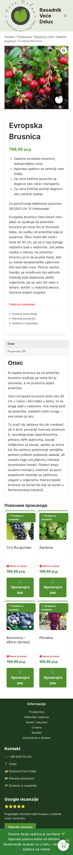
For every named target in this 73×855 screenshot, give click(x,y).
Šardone (46, 547)
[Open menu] (65, 16)
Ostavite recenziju (20, 827)
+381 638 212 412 (20, 756)
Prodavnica (36, 712)
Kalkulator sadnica (36, 717)
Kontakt (37, 732)
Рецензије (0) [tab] (16, 351)
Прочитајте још (20, 589)
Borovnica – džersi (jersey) (18, 640)
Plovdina (46, 638)
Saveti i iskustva (36, 722)
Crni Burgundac (19, 547)
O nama (37, 727)
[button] (63, 50)
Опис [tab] (11, 343)
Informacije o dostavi (37, 738)
